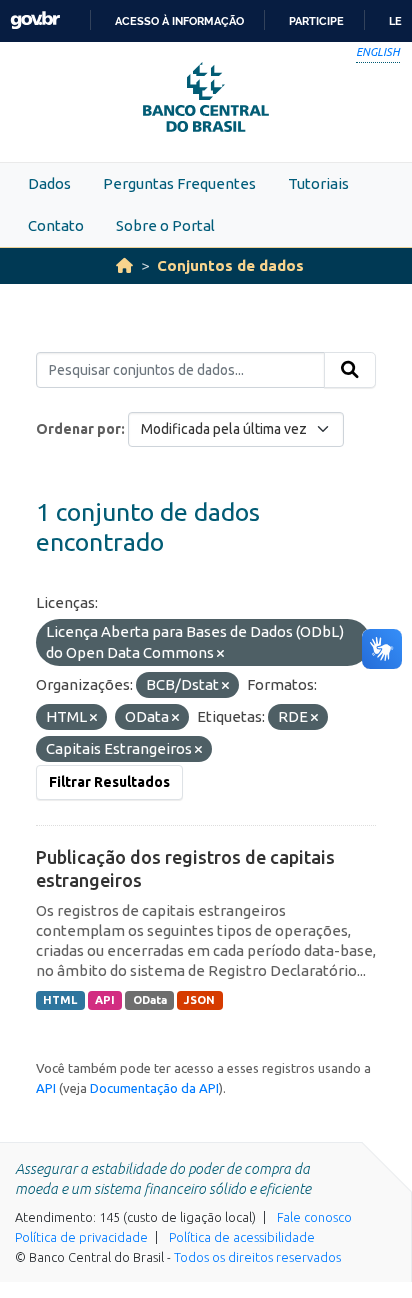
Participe (316, 21)
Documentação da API (154, 1088)
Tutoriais (318, 183)
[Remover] (220, 654)
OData (150, 1000)
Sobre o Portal (165, 225)
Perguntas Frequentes (179, 183)
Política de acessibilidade (242, 1237)
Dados (49, 183)
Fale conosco (314, 1217)
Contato (56, 225)
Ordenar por (78, 429)
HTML (60, 1000)
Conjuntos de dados (230, 265)
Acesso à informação (179, 21)
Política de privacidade (81, 1237)
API (105, 1000)
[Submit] (350, 370)
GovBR (35, 20)
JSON (199, 1000)
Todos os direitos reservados (257, 1257)
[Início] (124, 265)
